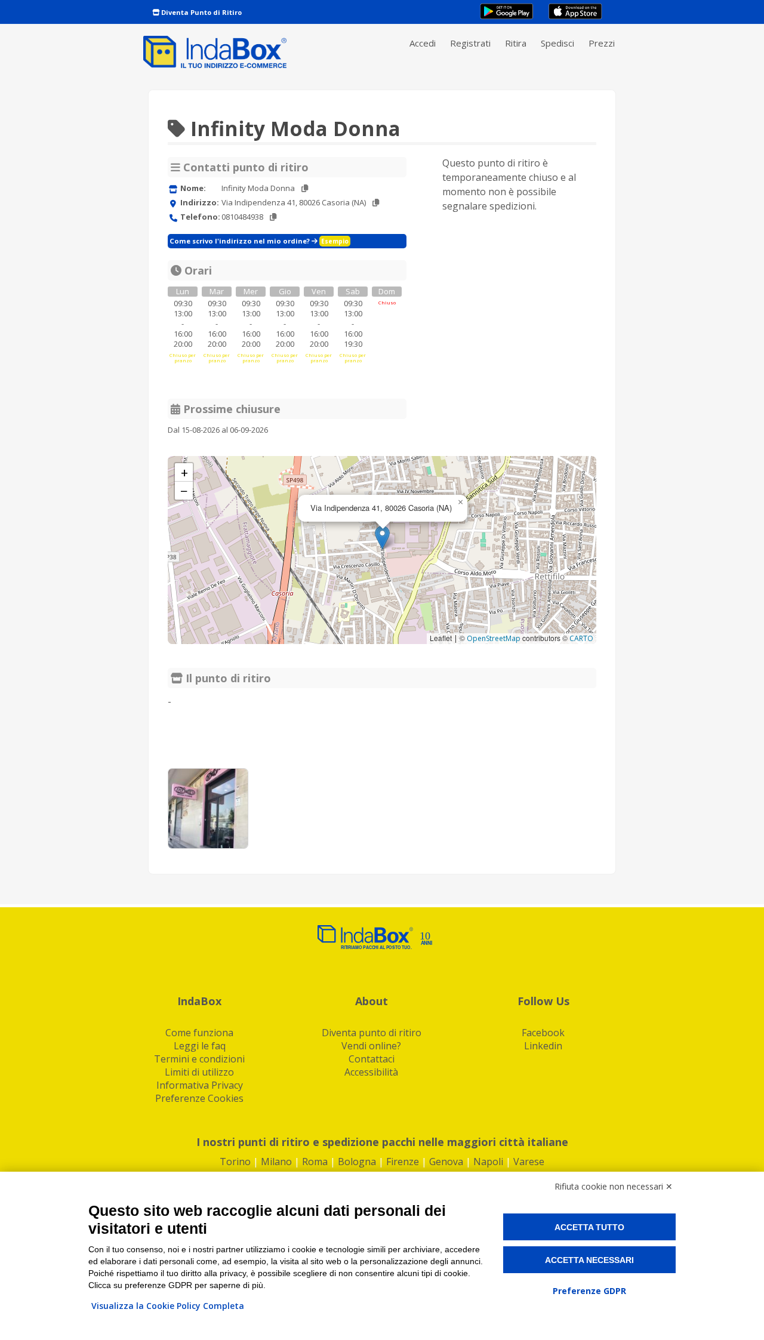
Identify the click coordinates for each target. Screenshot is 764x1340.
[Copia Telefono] (273, 217)
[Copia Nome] (304, 188)
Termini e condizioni (199, 1058)
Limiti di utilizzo (199, 1072)
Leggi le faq (200, 1045)
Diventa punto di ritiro (371, 1032)
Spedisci (557, 43)
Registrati (470, 43)
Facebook (543, 1032)
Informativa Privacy (199, 1085)
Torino (235, 1161)
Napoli (488, 1161)
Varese (528, 1161)
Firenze (402, 1161)
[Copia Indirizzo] (375, 203)
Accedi (422, 43)
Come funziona (199, 1032)
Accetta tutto (589, 1227)
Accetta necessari (589, 1260)
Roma (315, 1161)
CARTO (581, 638)
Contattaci (372, 1058)
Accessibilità (371, 1072)
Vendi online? (371, 1045)
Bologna (357, 1161)
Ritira (515, 43)
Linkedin (543, 1045)
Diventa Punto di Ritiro (200, 12)
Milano (276, 1161)
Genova (446, 1161)
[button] (382, 537)
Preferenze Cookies (199, 1098)
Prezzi (602, 43)
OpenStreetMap (493, 638)
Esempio (335, 241)
